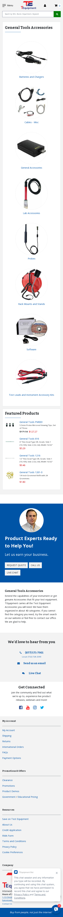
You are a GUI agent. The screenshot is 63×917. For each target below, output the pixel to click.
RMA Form (8, 835)
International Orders (13, 746)
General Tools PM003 (31, 422)
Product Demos (10, 791)
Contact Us (7, 904)
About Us (7, 824)
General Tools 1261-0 (31, 472)
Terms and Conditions (14, 841)
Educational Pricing (28, 796)
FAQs (5, 752)
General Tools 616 (29, 438)
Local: (31, 656)
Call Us (35, 565)
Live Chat (12, 572)
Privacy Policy (9, 846)
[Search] (57, 14)
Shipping (6, 735)
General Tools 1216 (30, 455)
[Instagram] (36, 707)
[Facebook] (22, 707)
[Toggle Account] (45, 5)
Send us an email (34, 663)
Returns (6, 741)
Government (9, 796)
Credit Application (11, 830)
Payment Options (11, 758)
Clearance (7, 780)
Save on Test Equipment (15, 819)
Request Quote (16, 565)
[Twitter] (42, 707)
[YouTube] (29, 707)
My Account (8, 730)
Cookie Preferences (12, 852)
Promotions (8, 785)
